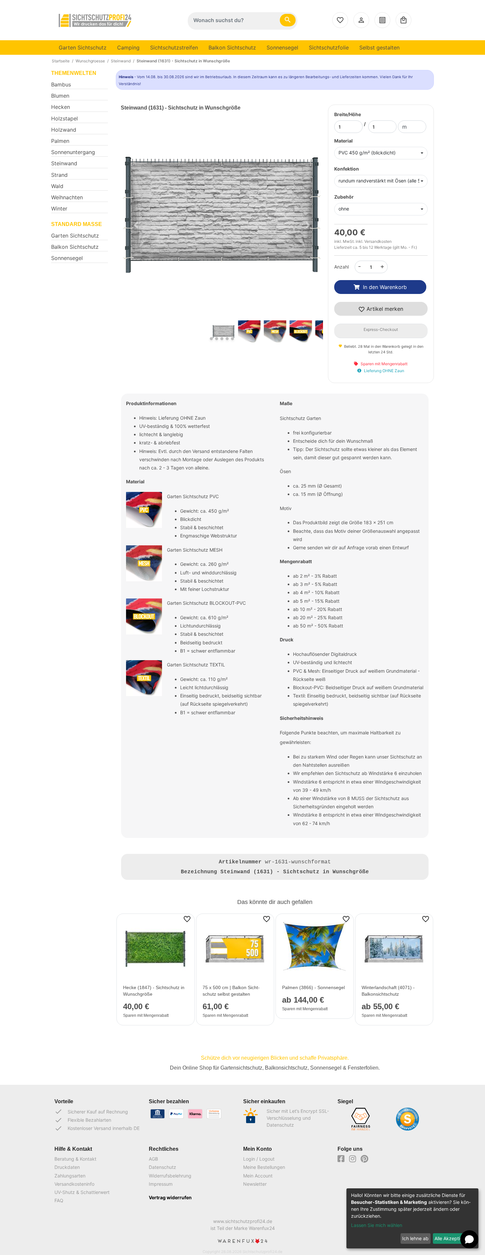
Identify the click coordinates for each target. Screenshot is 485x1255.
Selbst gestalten (379, 47)
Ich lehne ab (415, 1238)
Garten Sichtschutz (83, 47)
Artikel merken (384, 309)
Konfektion (346, 169)
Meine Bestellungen (264, 1167)
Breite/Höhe (347, 114)
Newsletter (255, 1184)
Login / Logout (259, 1159)
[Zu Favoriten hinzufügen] (187, 918)
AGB (153, 1159)
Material (343, 141)
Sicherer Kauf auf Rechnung (91, 1111)
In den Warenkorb (385, 287)
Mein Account (258, 1175)
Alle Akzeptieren (452, 1238)
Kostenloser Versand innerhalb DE (97, 1128)
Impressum (161, 1184)
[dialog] (412, 1218)
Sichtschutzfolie (329, 47)
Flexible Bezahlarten (82, 1120)
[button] (136, 225)
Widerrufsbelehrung (170, 1175)
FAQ (58, 1200)
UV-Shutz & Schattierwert (82, 1192)
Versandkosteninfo (74, 1184)
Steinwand (121, 60)
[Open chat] (469, 1239)
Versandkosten (378, 241)
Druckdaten (67, 1167)
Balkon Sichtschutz (232, 47)
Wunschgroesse (90, 60)
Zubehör (344, 197)
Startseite (61, 60)
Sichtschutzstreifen (174, 47)
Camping (128, 47)
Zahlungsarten (69, 1175)
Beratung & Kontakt (75, 1159)
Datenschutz (162, 1167)
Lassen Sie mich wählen (376, 1225)
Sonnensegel (282, 47)
